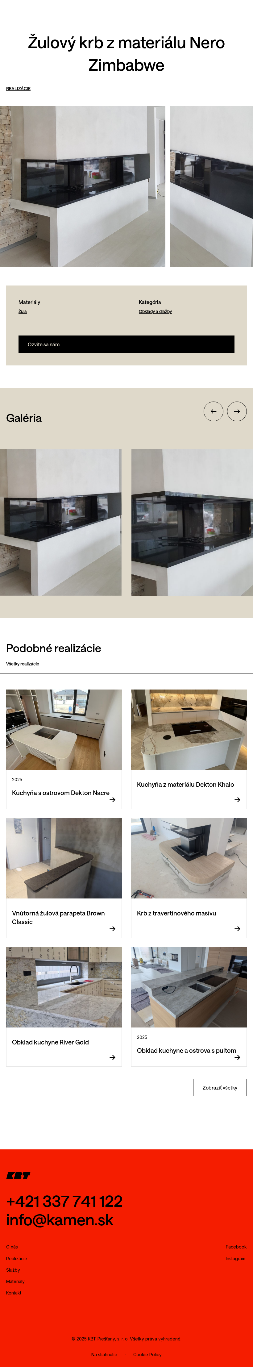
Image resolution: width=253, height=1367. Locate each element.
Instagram (235, 1258)
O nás (12, 1246)
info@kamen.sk (60, 1219)
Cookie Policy (147, 1354)
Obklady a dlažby (155, 311)
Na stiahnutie (104, 1354)
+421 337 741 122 (64, 1201)
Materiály (15, 1281)
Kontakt (13, 1292)
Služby (13, 1270)
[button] (213, 411)
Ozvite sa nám (44, 344)
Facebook (236, 1246)
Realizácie (16, 1258)
